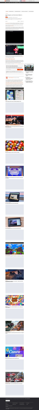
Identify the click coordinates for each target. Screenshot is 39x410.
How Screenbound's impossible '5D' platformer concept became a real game (29, 72)
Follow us (19, 21)
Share (6, 21)
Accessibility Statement (22, 404)
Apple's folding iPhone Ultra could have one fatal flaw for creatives (29, 75)
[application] (14, 37)
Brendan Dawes (11, 25)
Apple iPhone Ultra (11, 11)
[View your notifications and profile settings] (31, 1)
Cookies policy (7, 404)
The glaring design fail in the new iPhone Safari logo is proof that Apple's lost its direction (29, 82)
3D (11, 2)
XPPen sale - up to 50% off (24, 11)
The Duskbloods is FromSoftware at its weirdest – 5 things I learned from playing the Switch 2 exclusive (29, 78)
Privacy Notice (7, 71)
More (19, 2)
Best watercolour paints (17, 11)
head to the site (16, 63)
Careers (27, 404)
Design (9, 2)
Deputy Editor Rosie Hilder (13, 82)
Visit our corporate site (27, 398)
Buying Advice (16, 2)
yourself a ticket (22, 63)
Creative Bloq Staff (10, 17)
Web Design (7, 13)
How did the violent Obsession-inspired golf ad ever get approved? (29, 69)
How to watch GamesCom (31, 11)
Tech (13, 2)
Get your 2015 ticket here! (10, 58)
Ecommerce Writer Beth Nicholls (17, 83)
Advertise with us (14, 404)
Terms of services (13, 71)
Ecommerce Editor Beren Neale (19, 82)
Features (6, 17)
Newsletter (23, 21)
